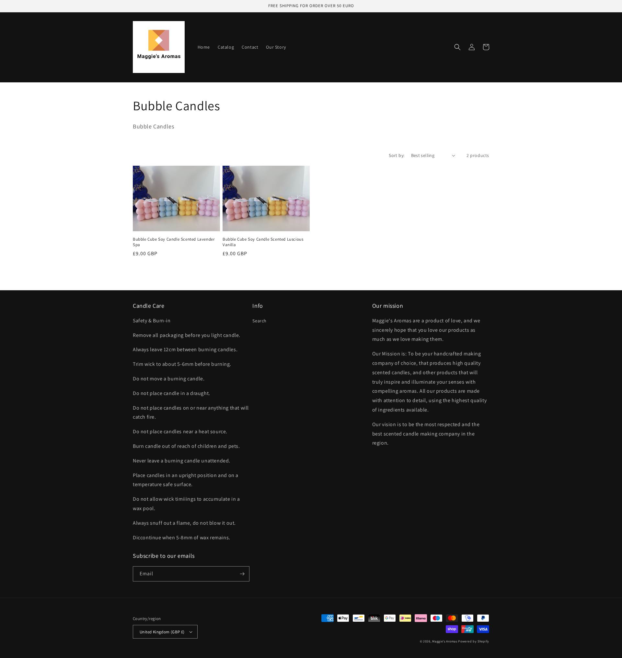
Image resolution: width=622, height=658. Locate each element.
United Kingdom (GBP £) (162, 632)
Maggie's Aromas (444, 641)
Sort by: (396, 155)
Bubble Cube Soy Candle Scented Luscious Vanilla (263, 242)
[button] (457, 47)
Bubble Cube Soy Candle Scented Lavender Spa (173, 242)
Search (259, 321)
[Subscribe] (242, 573)
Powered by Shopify (473, 641)
